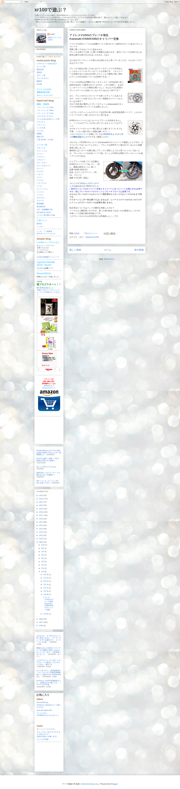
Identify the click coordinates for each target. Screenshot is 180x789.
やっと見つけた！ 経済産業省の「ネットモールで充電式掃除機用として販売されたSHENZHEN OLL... (48, 673)
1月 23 (46, 581)
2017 (41, 515)
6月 (42, 555)
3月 (42, 565)
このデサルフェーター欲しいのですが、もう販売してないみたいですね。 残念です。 (48, 662)
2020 (41, 505)
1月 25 (46, 578)
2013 (41, 529)
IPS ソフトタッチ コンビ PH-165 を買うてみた (47, 482)
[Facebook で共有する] (112, 233)
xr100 (52, 34)
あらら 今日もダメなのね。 (46, 467)
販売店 (39, 224)
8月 (42, 548)
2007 (41, 622)
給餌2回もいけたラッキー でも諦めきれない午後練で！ (48, 474)
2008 (41, 619)
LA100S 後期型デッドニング (48, 257)
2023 (41, 495)
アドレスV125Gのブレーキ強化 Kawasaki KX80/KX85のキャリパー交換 (48, 603)
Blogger (114, 784)
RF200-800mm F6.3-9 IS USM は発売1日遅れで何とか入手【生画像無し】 (48, 452)
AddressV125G (92, 237)
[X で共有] (109, 233)
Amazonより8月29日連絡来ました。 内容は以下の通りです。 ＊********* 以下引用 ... (48, 683)
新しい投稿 (75, 250)
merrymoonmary (88, 784)
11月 (43, 545)
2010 (41, 539)
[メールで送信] (105, 233)
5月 (42, 558)
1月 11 (46, 588)
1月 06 (46, 614)
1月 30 (46, 574)
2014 (41, 525)
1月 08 (46, 594)
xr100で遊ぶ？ (50, 9)
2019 (41, 509)
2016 (41, 519)
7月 (42, 552)
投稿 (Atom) (109, 259)
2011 (41, 535)
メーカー (40, 226)
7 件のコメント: (91, 233)
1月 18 (46, 584)
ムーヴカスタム (43, 250)
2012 (41, 532)
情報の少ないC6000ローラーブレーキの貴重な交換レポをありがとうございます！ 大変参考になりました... (48, 651)
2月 (42, 568)
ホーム (107, 250)
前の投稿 (139, 250)
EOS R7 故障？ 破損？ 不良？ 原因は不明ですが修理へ (48, 460)
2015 (41, 522)
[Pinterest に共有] (114, 233)
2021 (41, 502)
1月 (42, 572)
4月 (42, 562)
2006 (41, 626)
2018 (41, 512)
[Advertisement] (106, 224)
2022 (41, 499)
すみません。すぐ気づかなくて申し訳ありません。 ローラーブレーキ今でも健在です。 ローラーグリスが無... (48, 639)
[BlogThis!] (107, 233)
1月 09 (46, 591)
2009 (41, 542)
